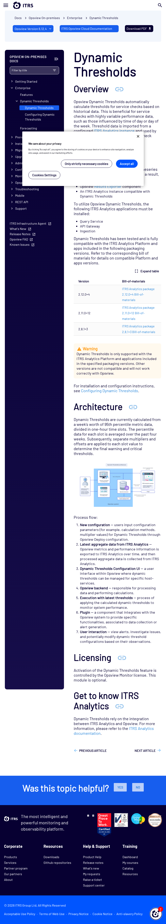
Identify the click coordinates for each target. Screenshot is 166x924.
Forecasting (28, 128)
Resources (130, 874)
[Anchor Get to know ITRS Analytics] (119, 705)
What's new (91, 868)
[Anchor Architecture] (133, 406)
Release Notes (20, 234)
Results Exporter (107, 186)
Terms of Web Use (52, 914)
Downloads (51, 857)
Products (10, 857)
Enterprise (23, 88)
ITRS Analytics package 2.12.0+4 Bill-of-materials (138, 294)
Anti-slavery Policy (129, 914)
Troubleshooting (27, 189)
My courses (130, 862)
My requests (91, 874)
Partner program (16, 868)
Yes (120, 787)
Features (26, 94)
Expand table (149, 271)
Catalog (127, 868)
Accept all (127, 164)
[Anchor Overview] (119, 88)
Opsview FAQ (19, 239)
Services (10, 862)
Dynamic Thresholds (103, 18)
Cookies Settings (44, 175)
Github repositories (57, 862)
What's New (18, 229)
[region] (83, 158)
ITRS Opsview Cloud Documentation (86, 28)
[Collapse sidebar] (56, 59)
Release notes (93, 862)
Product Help (92, 857)
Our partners (13, 874)
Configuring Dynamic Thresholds (39, 116)
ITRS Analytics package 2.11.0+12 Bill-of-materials (138, 313)
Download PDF (137, 28)
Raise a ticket (92, 879)
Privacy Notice (78, 914)
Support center (94, 885)
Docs (18, 18)
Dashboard (130, 857)
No (138, 787)
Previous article (93, 750)
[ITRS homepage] (16, 5)
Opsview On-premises (44, 18)
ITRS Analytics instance (114, 130)
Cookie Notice (103, 914)
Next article (145, 750)
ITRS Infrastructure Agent (28, 223)
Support (21, 208)
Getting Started (26, 81)
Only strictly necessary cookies (86, 164)
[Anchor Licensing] (122, 657)
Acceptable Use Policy (19, 914)
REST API (21, 202)
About (8, 879)
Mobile (19, 195)
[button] (156, 914)
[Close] (138, 136)
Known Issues (20, 244)
